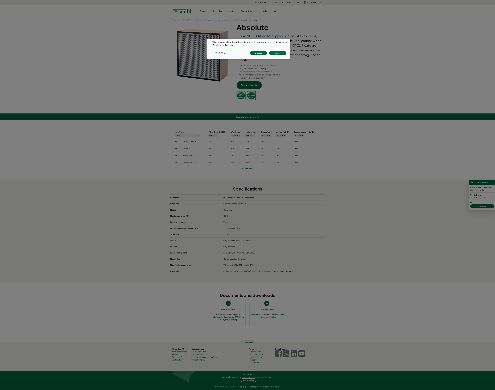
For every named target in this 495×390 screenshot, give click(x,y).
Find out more (228, 45)
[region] (248, 49)
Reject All (258, 53)
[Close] (287, 42)
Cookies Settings (219, 53)
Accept (277, 53)
